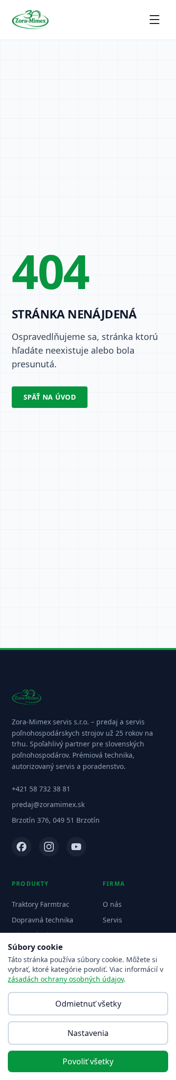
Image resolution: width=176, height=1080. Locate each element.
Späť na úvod (49, 397)
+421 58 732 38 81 (41, 788)
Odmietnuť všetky (88, 1003)
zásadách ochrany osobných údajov (66, 979)
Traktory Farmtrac (40, 904)
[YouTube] (76, 846)
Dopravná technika (42, 919)
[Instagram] (49, 846)
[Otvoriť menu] (154, 19)
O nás (112, 904)
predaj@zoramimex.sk (48, 804)
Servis (112, 919)
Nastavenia (88, 1033)
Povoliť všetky (88, 1061)
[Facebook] (21, 846)
